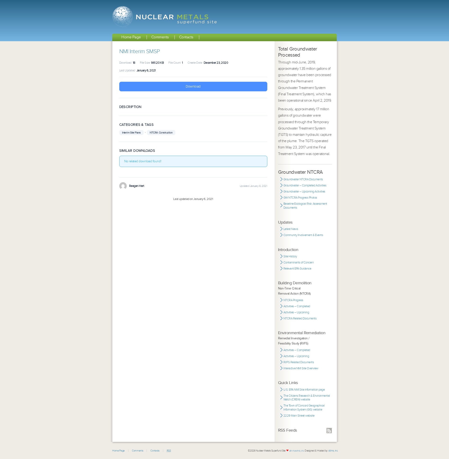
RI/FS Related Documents (298, 362)
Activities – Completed (296, 306)
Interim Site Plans (131, 132)
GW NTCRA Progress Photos (300, 198)
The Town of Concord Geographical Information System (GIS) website (304, 407)
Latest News (290, 229)
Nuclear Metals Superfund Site (165, 17)
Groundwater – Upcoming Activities (304, 191)
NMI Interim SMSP (139, 51)
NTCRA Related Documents (300, 318)
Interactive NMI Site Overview (300, 368)
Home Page (131, 37)
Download (193, 87)
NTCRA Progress (293, 300)
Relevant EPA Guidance (297, 268)
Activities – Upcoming (296, 312)
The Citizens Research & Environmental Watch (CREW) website (306, 398)
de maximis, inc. (296, 450)
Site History (290, 256)
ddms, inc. (333, 450)
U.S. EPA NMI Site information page (304, 390)
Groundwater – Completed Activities (304, 185)
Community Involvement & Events (303, 235)
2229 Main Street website (299, 416)
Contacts (186, 37)
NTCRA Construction (161, 132)
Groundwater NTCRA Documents (303, 179)
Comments (160, 37)
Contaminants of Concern (298, 262)
